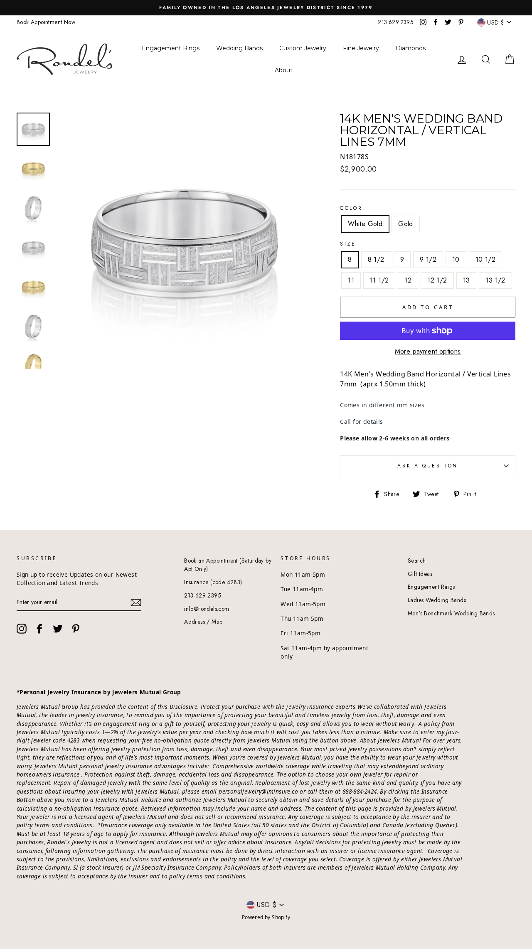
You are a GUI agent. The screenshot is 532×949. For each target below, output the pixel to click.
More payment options (428, 351)
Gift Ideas (420, 574)
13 (466, 280)
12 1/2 (437, 280)
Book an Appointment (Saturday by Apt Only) (227, 564)
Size (348, 244)
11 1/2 (379, 280)
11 (351, 280)
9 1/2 (428, 259)
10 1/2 (485, 259)
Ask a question (427, 466)
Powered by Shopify (266, 917)
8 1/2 (376, 259)
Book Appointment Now (46, 22)
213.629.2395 (396, 22)
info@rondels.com (206, 609)
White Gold (365, 224)
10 (456, 259)
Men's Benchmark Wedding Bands (451, 613)
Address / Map (203, 621)
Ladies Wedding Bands (437, 600)
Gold (405, 224)
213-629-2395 (202, 595)
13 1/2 (495, 280)
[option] (266, 7)
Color (351, 208)
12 (407, 280)
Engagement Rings (431, 587)
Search (417, 560)
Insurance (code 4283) (213, 582)
